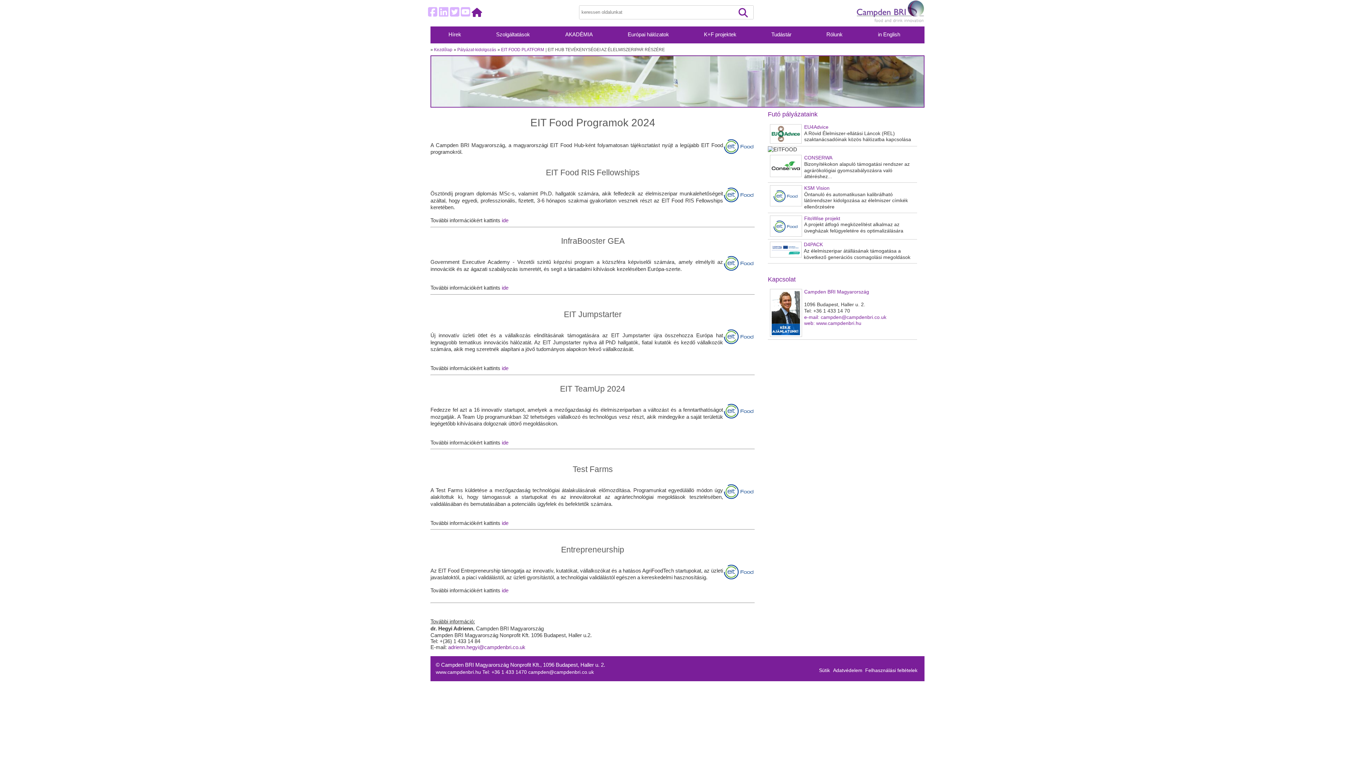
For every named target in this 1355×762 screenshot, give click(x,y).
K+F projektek (720, 34)
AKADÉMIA (579, 34)
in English (889, 34)
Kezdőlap (443, 49)
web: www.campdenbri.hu (832, 323)
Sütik (824, 670)
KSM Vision (817, 188)
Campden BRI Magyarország (836, 292)
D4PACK (813, 244)
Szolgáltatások (513, 34)
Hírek (454, 34)
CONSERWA (818, 158)
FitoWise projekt (822, 218)
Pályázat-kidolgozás (476, 49)
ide (505, 220)
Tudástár (781, 34)
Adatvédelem (847, 670)
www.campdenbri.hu (459, 672)
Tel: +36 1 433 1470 (505, 672)
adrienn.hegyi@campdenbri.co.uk (486, 647)
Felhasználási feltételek (891, 670)
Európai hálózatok (648, 34)
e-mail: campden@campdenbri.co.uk (845, 317)
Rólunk (834, 34)
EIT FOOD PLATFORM (522, 49)
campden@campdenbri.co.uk (561, 672)
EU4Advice (816, 127)
